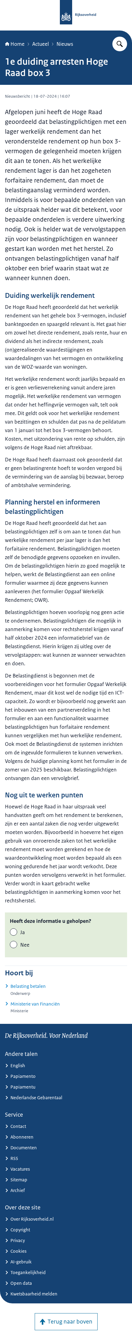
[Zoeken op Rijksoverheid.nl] (119, 44)
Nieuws (64, 44)
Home (17, 44)
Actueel (40, 44)
